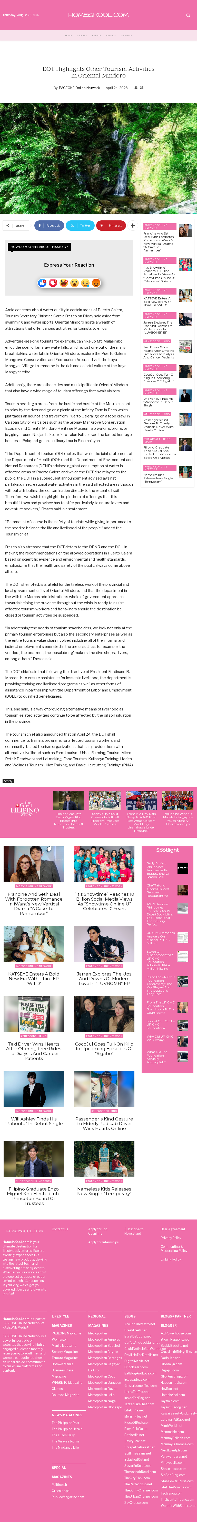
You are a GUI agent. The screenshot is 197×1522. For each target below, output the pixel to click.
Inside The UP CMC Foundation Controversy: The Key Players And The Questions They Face (161, 985)
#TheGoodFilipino (157, 341)
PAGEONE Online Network (79, 88)
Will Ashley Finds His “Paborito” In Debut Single (158, 402)
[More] (132, 225)
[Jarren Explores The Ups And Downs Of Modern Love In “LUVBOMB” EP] (185, 319)
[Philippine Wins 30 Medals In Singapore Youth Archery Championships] (177, 800)
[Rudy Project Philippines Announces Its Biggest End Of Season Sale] (183, 868)
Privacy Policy (171, 1238)
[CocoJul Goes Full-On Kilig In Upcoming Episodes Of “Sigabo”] (185, 371)
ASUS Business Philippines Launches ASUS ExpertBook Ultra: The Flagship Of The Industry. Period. (160, 914)
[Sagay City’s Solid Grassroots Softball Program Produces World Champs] (105, 800)
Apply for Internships (103, 1242)
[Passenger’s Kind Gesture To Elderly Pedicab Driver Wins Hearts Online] (185, 419)
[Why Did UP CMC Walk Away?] (183, 1041)
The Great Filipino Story (157, 440)
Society (8, 781)
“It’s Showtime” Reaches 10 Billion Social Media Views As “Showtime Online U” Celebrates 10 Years (159, 274)
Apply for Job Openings (97, 1231)
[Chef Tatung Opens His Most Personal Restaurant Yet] (183, 890)
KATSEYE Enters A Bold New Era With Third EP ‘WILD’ (157, 301)
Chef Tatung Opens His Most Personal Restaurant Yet (158, 890)
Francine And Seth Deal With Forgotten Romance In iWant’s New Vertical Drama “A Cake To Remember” (158, 241)
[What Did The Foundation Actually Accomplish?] (183, 1056)
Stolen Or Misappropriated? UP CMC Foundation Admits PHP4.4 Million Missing (160, 960)
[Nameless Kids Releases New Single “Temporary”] (185, 472)
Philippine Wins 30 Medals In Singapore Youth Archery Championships (178, 819)
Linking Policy (171, 1259)
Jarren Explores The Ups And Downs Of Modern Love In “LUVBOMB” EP (157, 327)
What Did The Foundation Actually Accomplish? (157, 1057)
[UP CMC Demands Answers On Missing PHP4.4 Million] (183, 937)
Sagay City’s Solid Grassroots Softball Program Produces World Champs (105, 819)
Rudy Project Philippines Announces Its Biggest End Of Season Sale (158, 870)
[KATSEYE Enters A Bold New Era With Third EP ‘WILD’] (185, 295)
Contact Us (60, 1229)
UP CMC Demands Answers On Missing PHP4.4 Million (161, 938)
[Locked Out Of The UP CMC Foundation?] (183, 1025)
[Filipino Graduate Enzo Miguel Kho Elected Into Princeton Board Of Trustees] (185, 444)
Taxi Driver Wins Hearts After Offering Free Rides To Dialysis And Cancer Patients (158, 352)
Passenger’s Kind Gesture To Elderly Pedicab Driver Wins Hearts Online (158, 425)
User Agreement (173, 1229)
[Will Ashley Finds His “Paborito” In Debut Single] (185, 395)
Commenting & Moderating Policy (174, 1249)
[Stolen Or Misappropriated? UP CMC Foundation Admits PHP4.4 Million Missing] (183, 956)
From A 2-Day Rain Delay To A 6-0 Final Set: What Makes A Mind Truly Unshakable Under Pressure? (141, 822)
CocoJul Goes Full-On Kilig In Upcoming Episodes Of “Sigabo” (159, 378)
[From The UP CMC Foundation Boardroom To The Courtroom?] (183, 1007)
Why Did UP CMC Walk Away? (160, 1038)
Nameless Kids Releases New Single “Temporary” (158, 478)
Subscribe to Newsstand (133, 1231)
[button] (188, 15)
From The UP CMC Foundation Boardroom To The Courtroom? (161, 1007)
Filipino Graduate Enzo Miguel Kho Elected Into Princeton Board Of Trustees (159, 452)
